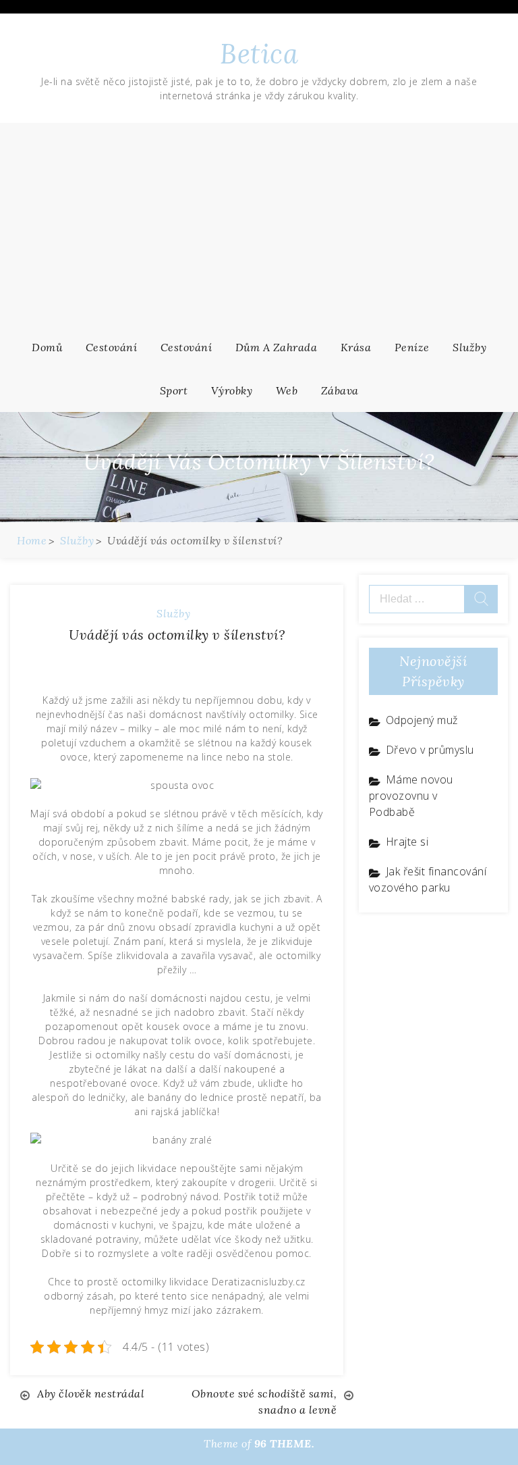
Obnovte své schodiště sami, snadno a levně (264, 1401)
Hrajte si (407, 841)
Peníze (412, 347)
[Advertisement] (259, 224)
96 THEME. (284, 1443)
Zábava (340, 390)
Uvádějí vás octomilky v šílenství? (177, 634)
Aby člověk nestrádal (90, 1393)
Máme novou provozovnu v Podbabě (411, 795)
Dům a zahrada (276, 347)
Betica (259, 53)
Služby (469, 347)
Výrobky (232, 390)
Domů (47, 347)
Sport (174, 390)
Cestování (112, 347)
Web (287, 390)
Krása (356, 347)
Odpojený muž (422, 720)
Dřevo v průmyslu (430, 749)
